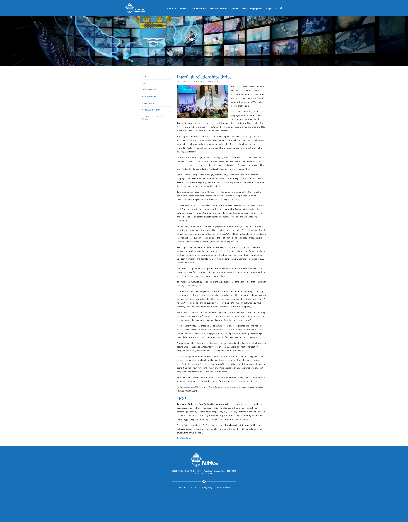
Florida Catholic (148, 103)
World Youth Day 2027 (151, 110)
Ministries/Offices (218, 8)
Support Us (271, 8)
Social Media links (149, 96)
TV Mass (234, 8)
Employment (256, 8)
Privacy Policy (207, 487)
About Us (171, 8)
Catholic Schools (199, 8)
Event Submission (149, 90)
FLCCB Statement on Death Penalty (153, 117)
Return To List (185, 438)
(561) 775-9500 (201, 473)
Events (144, 76)
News (244, 8)
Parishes (183, 8)
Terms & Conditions (222, 487)
